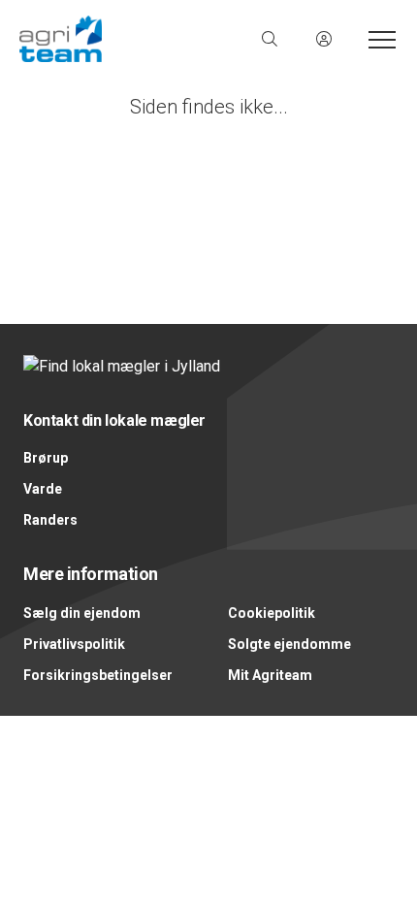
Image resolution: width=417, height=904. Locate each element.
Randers (50, 520)
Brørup (45, 458)
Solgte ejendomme (289, 644)
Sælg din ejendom (82, 613)
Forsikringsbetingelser (98, 675)
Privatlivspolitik (74, 644)
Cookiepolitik (271, 613)
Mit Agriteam (270, 675)
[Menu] (378, 38)
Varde (42, 489)
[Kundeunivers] (324, 38)
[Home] (113, 39)
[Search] (269, 38)
